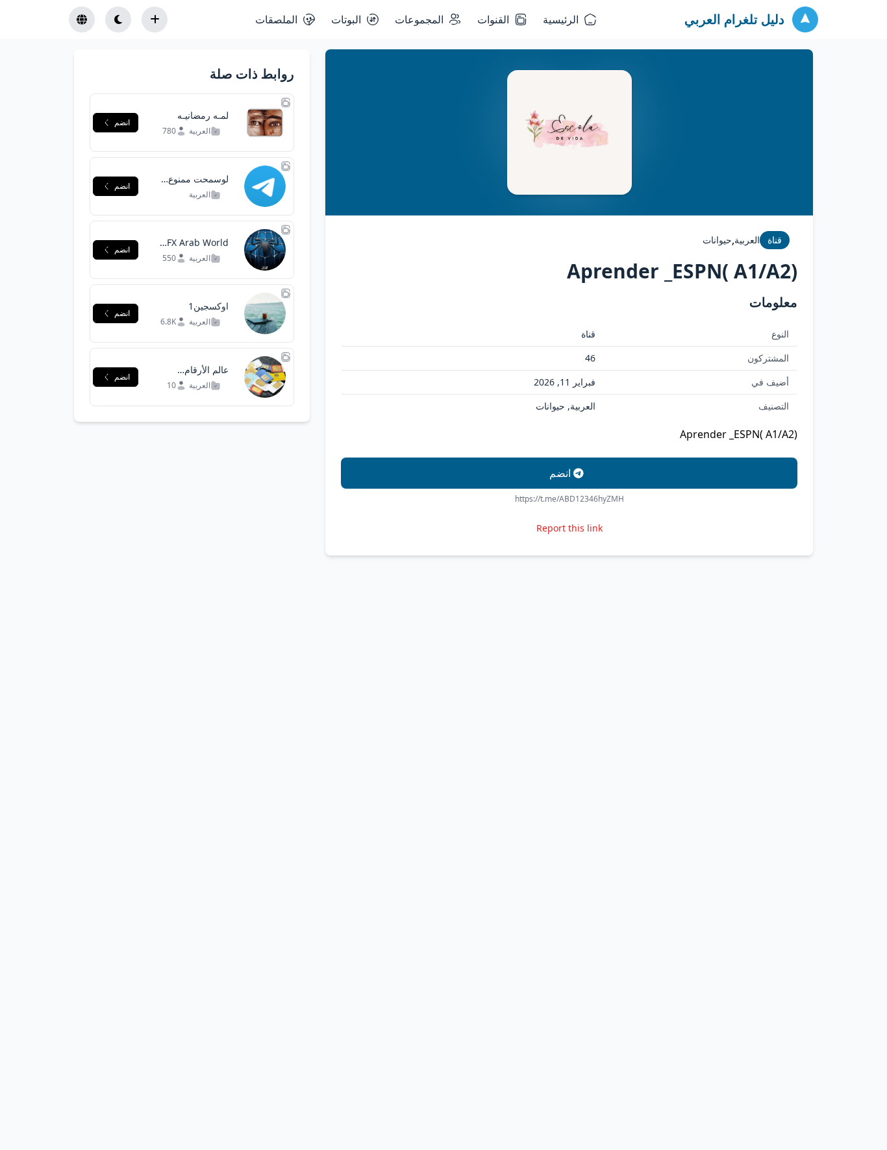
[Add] (155, 19)
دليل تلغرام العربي (734, 19)
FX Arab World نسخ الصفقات (198, 249)
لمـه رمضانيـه (203, 115)
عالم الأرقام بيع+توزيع (206, 376)
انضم (561, 473)
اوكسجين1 (208, 306)
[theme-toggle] (118, 19)
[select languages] (82, 19)
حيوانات (717, 240)
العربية (747, 240)
